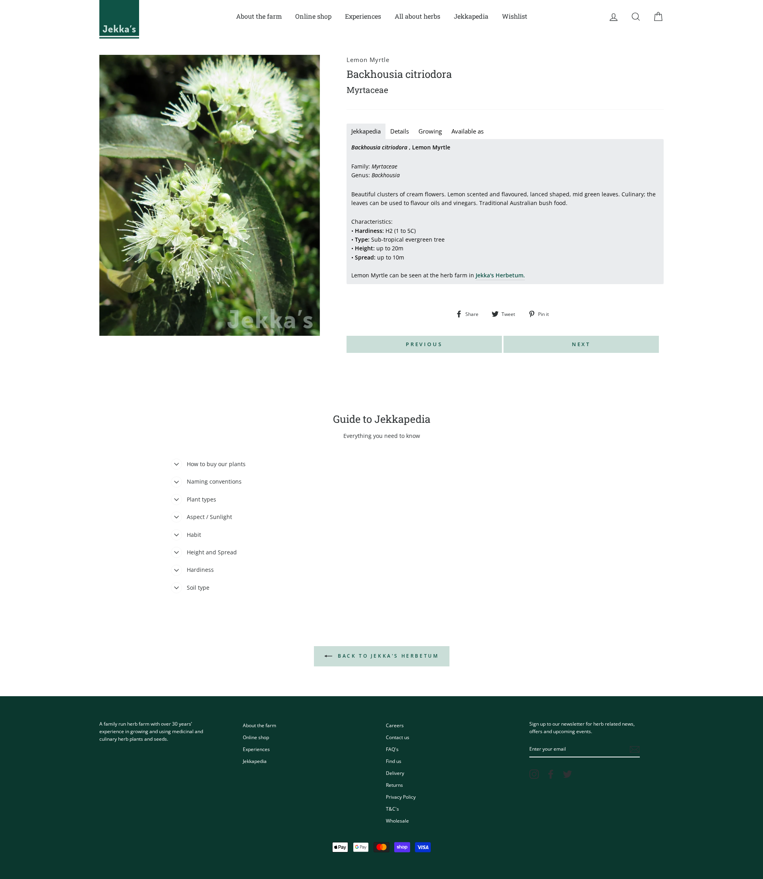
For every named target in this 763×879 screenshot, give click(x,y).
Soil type (198, 587)
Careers (395, 725)
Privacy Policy (401, 797)
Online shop (313, 16)
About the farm (259, 16)
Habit (194, 534)
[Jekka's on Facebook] (551, 774)
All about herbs (417, 16)
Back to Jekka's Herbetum (387, 655)
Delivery (395, 773)
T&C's (392, 808)
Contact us (397, 737)
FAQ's (392, 749)
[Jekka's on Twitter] (567, 774)
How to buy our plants (216, 464)
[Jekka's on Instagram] (534, 774)
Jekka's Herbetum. (500, 275)
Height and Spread (212, 552)
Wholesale (397, 820)
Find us (393, 761)
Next (581, 344)
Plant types (201, 499)
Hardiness (200, 569)
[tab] (366, 131)
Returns (394, 785)
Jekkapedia (471, 16)
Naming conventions (214, 481)
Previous (424, 344)
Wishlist (514, 16)
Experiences (363, 16)
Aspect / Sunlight (209, 517)
